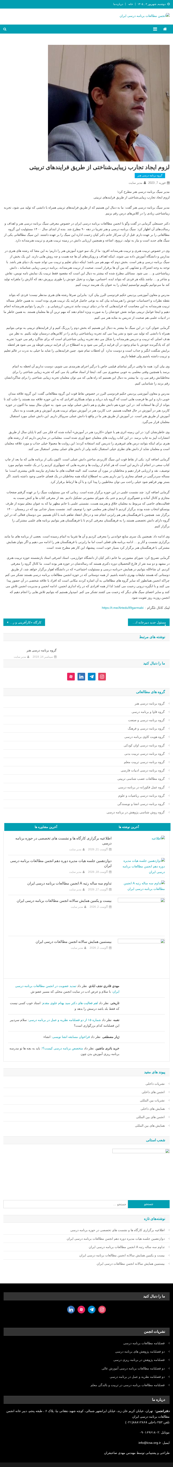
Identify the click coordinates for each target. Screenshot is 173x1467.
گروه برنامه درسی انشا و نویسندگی (141, 804)
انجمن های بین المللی (150, 1117)
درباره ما (118, 4)
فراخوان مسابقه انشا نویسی (71, 1037)
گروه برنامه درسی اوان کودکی (144, 745)
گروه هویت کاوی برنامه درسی (144, 737)
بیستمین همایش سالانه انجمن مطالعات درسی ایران (74, 942)
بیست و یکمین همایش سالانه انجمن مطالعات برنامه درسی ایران (64, 901)
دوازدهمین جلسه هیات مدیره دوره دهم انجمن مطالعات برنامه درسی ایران (61, 863)
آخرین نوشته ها (129, 827)
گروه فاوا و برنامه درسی (148, 712)
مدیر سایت (135, 182)
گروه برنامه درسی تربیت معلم (144, 762)
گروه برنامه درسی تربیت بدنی (144, 753)
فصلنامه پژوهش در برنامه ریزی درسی (139, 1360)
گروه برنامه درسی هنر (149, 175)
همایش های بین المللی (150, 1125)
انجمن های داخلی (153, 1092)
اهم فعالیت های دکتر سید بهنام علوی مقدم (70, 1003)
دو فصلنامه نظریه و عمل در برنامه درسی (137, 1376)
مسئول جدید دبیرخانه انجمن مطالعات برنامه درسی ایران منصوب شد (147, 622)
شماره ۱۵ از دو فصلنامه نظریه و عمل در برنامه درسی (65, 1020)
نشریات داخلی (155, 1083)
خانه (130, 4)
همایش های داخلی (153, 1108)
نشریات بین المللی (152, 1100)
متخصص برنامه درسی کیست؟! (62, 1048)
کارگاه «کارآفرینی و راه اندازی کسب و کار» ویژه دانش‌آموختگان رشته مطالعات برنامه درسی (22, 622)
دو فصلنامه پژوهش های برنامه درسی (140, 1351)
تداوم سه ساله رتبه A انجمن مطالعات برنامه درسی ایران (69, 883)
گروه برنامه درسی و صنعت (146, 720)
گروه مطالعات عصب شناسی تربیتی (141, 778)
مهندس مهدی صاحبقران (120, 1453)
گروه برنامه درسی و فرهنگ (146, 728)
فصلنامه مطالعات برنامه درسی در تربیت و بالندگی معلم (128, 1385)
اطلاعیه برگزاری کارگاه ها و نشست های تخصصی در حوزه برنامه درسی (63, 840)
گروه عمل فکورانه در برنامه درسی (141, 787)
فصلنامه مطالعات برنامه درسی (144, 1343)
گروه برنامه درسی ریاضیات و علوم (141, 795)
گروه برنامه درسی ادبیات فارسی (143, 770)
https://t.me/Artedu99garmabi (122, 608)
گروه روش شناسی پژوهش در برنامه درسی (136, 812)
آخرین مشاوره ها (46, 827)
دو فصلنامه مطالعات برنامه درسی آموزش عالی (133, 1368)
